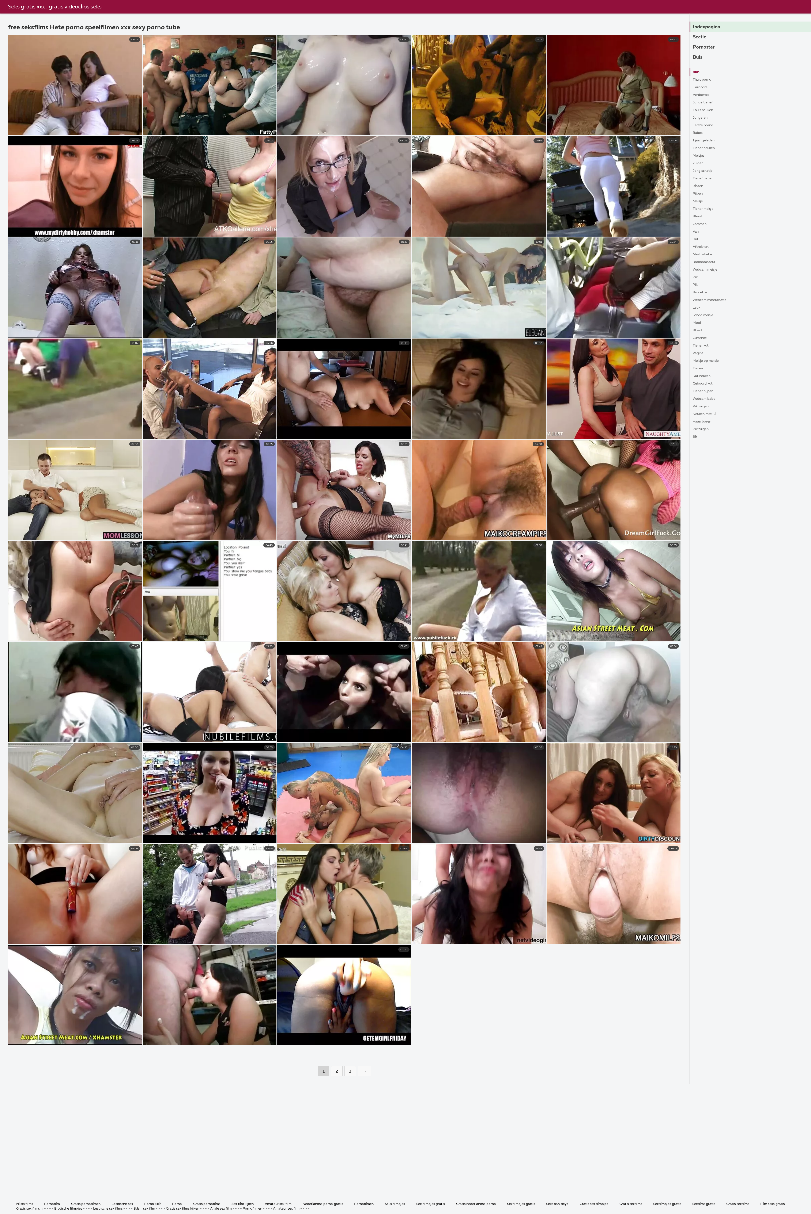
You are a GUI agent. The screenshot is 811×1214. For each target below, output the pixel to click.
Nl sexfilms (24, 1204)
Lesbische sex (122, 1204)
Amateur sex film (278, 1204)
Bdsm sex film (144, 1208)
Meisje (698, 201)
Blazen (698, 186)
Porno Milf (152, 1204)
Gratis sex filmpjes (594, 1204)
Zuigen (698, 163)
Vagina (698, 353)
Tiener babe (702, 178)
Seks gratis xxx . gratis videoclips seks (55, 7)
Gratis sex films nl (29, 1208)
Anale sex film (221, 1208)
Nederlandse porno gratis (323, 1204)
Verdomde (701, 95)
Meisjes (698, 155)
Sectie (699, 37)
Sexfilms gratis (703, 1204)
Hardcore (700, 87)
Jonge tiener (703, 102)
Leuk (696, 307)
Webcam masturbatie (710, 300)
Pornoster (704, 47)
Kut (695, 239)
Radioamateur (704, 262)
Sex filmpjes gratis (430, 1204)
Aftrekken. (701, 247)
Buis (697, 57)
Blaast (698, 216)
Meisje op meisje (706, 361)
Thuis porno (702, 79)
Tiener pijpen (703, 391)
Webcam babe (704, 399)
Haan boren (702, 421)
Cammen (699, 224)
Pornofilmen (364, 1204)
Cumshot (700, 338)
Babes (697, 133)
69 (695, 437)
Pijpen (698, 193)
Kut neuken (701, 376)
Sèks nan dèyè (557, 1204)
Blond (697, 330)
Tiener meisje (703, 209)
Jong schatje (703, 171)
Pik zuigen (701, 406)
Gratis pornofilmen (86, 1204)
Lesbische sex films (107, 1208)
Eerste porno (703, 125)
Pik (695, 277)
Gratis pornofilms (206, 1204)
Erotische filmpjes (68, 1208)
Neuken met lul (704, 414)
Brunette (700, 292)
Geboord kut (703, 383)
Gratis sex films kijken (182, 1208)
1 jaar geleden (703, 140)
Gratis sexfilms (631, 1204)
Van (696, 231)
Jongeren (700, 117)
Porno (177, 1204)
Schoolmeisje (703, 315)
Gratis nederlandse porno (476, 1204)
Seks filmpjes (395, 1204)
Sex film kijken (242, 1204)
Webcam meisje (705, 269)
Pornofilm (52, 1204)
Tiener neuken (704, 148)
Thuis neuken (703, 110)
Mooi (697, 323)
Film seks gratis (772, 1204)
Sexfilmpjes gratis (521, 1204)
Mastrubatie (702, 254)
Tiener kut (701, 345)
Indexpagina (706, 27)
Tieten (698, 368)
